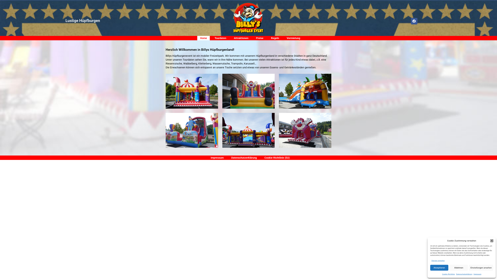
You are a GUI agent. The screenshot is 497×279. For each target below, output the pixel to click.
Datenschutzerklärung (464, 274)
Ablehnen (458, 267)
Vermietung (293, 38)
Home (203, 38)
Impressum (477, 274)
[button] (492, 240)
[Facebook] (414, 21)
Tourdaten (220, 38)
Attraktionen (241, 38)
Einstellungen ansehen (481, 267)
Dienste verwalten (438, 261)
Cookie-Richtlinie (448, 274)
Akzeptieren (439, 267)
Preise (259, 38)
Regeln (275, 38)
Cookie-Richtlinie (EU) (277, 157)
